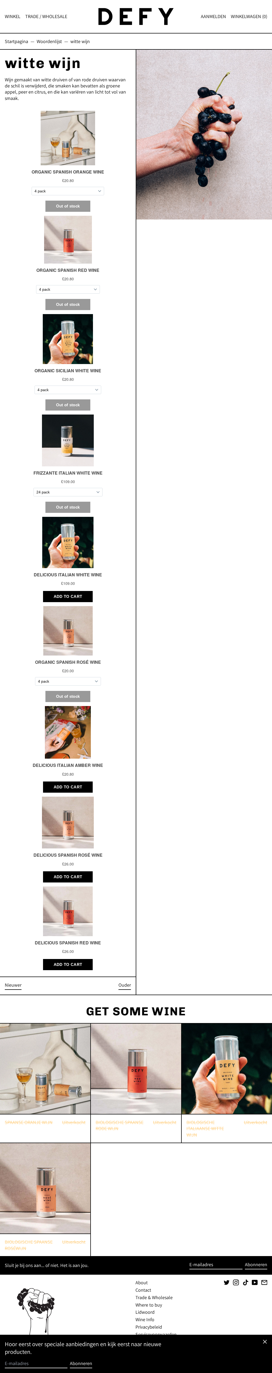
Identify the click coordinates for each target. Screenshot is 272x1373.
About (141, 1282)
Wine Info (144, 1319)
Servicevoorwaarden (156, 1334)
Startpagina (16, 41)
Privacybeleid (148, 1327)
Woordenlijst (49, 41)
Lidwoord (145, 1312)
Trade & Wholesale (154, 1297)
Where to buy (148, 1305)
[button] (249, 16)
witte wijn (80, 41)
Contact (143, 1290)
